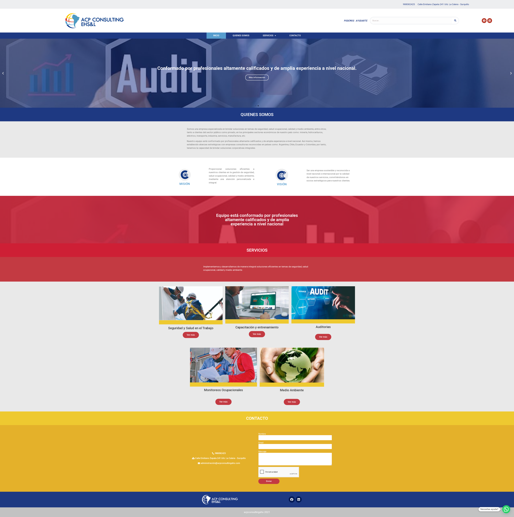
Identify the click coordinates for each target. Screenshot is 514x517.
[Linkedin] (489, 20)
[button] (255, 105)
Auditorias (323, 327)
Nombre (262, 434)
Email (260, 443)
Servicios (268, 35)
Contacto (295, 35)
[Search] (455, 20)
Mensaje (262, 452)
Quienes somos (241, 35)
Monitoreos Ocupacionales (223, 390)
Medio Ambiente (292, 390)
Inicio (216, 35)
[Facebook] (484, 20)
